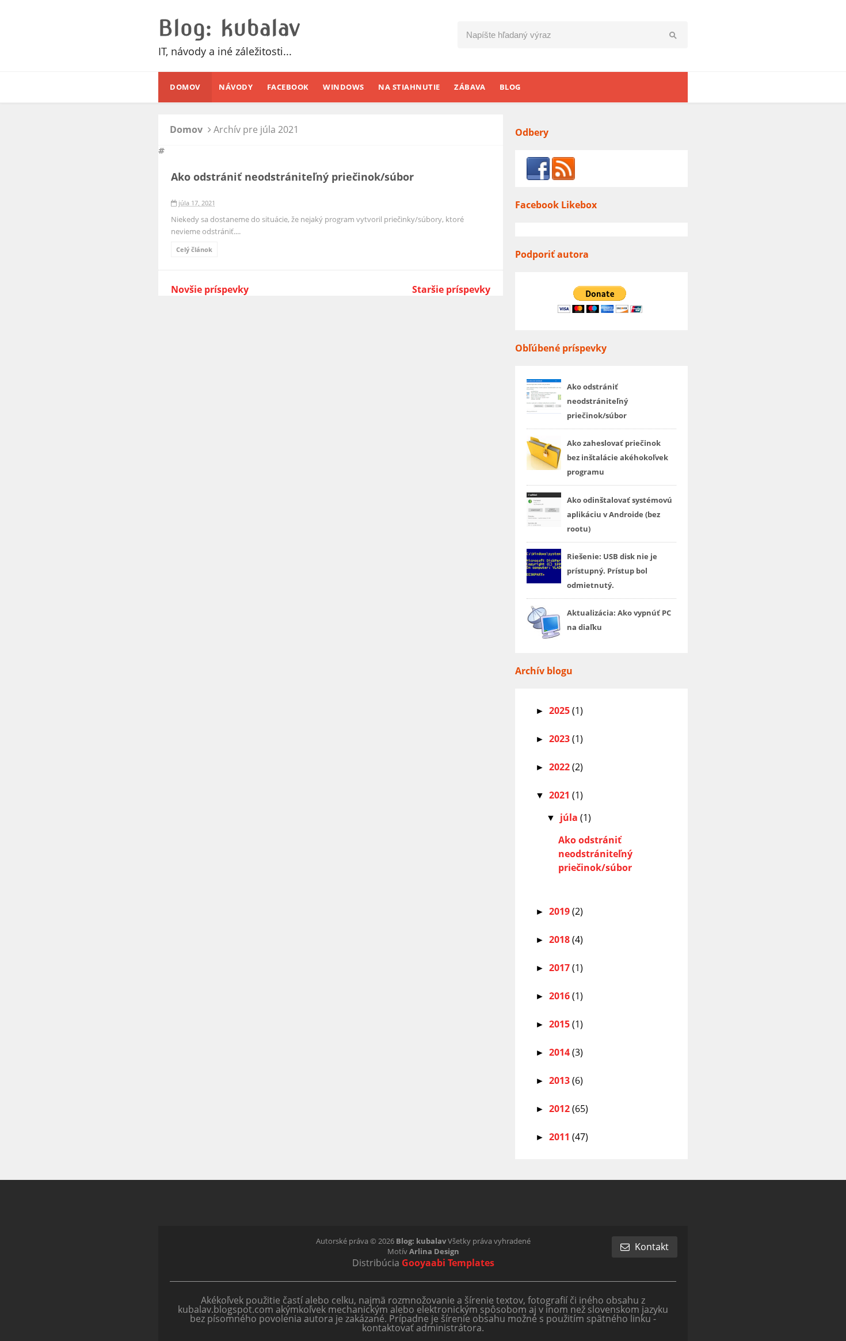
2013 (560, 1080)
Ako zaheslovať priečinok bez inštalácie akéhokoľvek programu (617, 457)
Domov (187, 129)
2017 (560, 967)
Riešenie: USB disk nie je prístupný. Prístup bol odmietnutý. (612, 570)
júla (570, 817)
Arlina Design (434, 1251)
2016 (560, 995)
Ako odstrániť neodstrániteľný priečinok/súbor (292, 177)
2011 (560, 1136)
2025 (560, 710)
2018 (560, 939)
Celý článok (194, 249)
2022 (560, 767)
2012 (560, 1108)
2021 (560, 795)
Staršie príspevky (451, 289)
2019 (560, 911)
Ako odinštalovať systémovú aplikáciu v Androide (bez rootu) (619, 514)
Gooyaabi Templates (448, 1262)
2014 (560, 1052)
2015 (560, 1024)
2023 (560, 738)
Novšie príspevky (210, 289)
